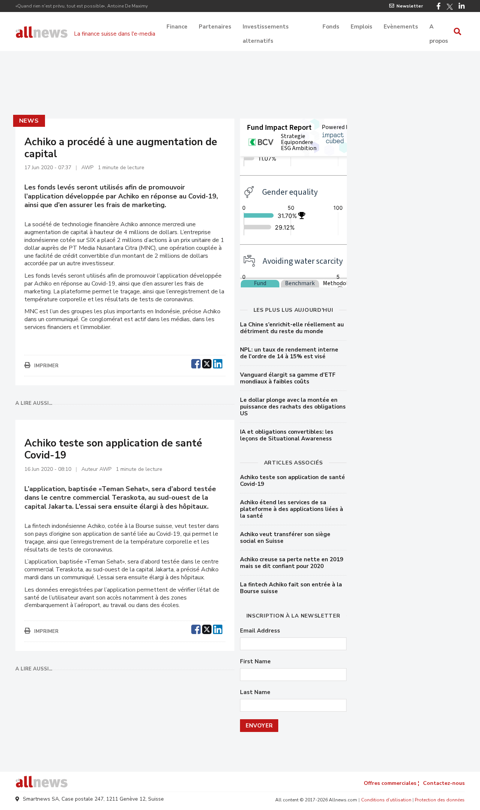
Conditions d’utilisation (386, 800)
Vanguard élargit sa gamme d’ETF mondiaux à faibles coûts (288, 378)
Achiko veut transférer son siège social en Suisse (285, 537)
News (29, 121)
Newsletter (409, 6)
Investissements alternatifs (266, 27)
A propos (438, 27)
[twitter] (207, 363)
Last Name (255, 692)
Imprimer (46, 365)
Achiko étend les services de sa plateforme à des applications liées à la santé (291, 509)
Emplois (361, 26)
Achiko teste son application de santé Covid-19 (292, 480)
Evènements (401, 26)
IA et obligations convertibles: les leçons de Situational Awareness (286, 435)
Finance (177, 26)
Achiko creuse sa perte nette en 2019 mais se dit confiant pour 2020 (291, 563)
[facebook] (196, 363)
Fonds (330, 26)
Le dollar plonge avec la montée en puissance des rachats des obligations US (293, 407)
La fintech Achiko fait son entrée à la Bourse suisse (291, 588)
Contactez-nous (444, 783)
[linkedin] (217, 363)
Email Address (260, 630)
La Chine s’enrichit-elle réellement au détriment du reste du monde (292, 328)
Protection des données (440, 800)
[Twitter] (450, 7)
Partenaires (215, 26)
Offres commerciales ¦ (391, 783)
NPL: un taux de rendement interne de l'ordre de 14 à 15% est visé (289, 353)
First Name (255, 661)
